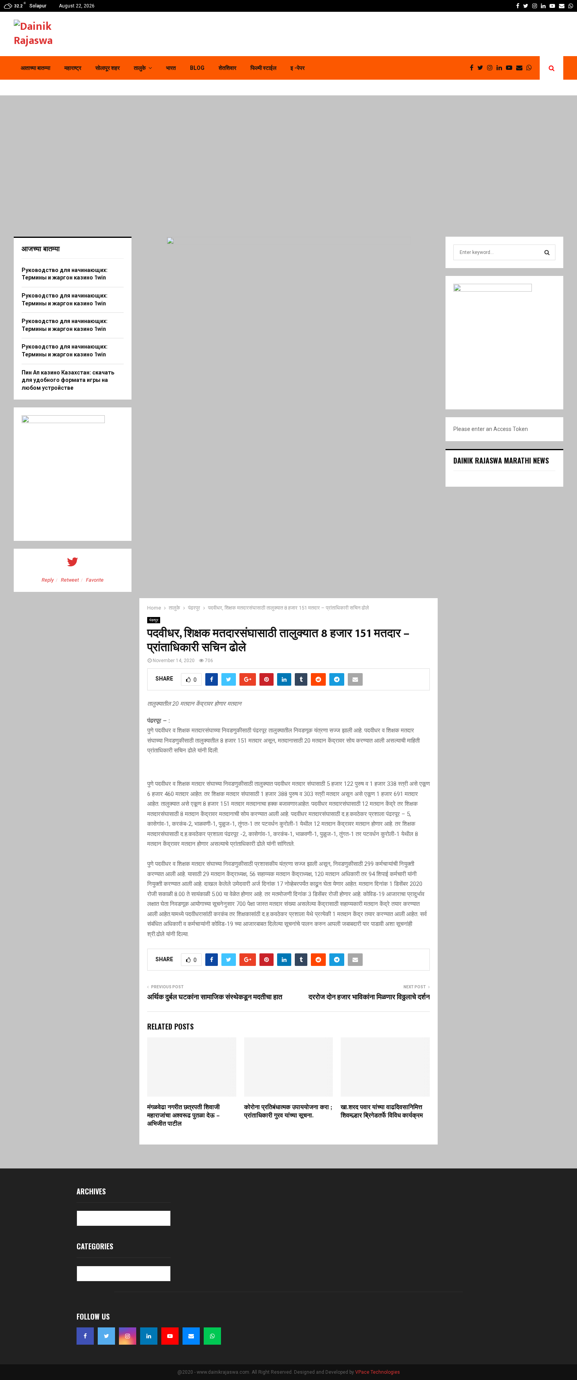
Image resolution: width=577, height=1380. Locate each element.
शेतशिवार (227, 68)
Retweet (70, 580)
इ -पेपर (297, 68)
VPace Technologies (377, 1372)
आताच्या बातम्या (35, 68)
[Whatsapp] (531, 68)
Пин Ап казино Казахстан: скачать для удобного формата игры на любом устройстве (68, 380)
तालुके (140, 68)
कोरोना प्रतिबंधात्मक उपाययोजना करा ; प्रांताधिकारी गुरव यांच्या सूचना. (288, 1111)
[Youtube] (511, 68)
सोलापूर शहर (107, 68)
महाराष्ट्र (72, 68)
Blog (197, 68)
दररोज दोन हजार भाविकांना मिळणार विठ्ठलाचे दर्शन (369, 997)
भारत (171, 68)
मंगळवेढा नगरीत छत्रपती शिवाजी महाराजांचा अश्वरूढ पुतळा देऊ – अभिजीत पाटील (183, 1115)
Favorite (95, 580)
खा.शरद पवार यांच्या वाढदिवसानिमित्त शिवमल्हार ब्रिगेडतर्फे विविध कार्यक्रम (382, 1111)
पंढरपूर (153, 620)
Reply (48, 580)
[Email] (521, 68)
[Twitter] (482, 68)
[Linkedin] (501, 68)
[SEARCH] (547, 252)
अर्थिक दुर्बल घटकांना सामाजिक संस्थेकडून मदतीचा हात (214, 997)
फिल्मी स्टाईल (263, 68)
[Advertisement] (288, 166)
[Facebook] (473, 68)
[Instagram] (492, 68)
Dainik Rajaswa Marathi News (501, 460)
